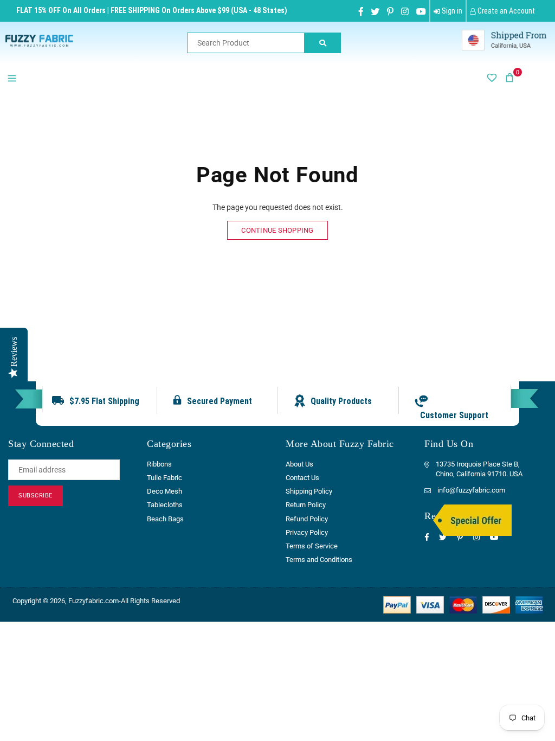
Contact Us (302, 478)
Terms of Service (312, 546)
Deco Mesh (164, 491)
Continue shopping (277, 230)
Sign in (451, 11)
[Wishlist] (491, 77)
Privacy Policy (307, 532)
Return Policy (306, 505)
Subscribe (35, 495)
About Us (299, 464)
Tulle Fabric (164, 478)
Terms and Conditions (319, 559)
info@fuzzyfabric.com (471, 490)
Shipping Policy (309, 491)
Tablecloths (165, 505)
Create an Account (505, 11)
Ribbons (159, 464)
